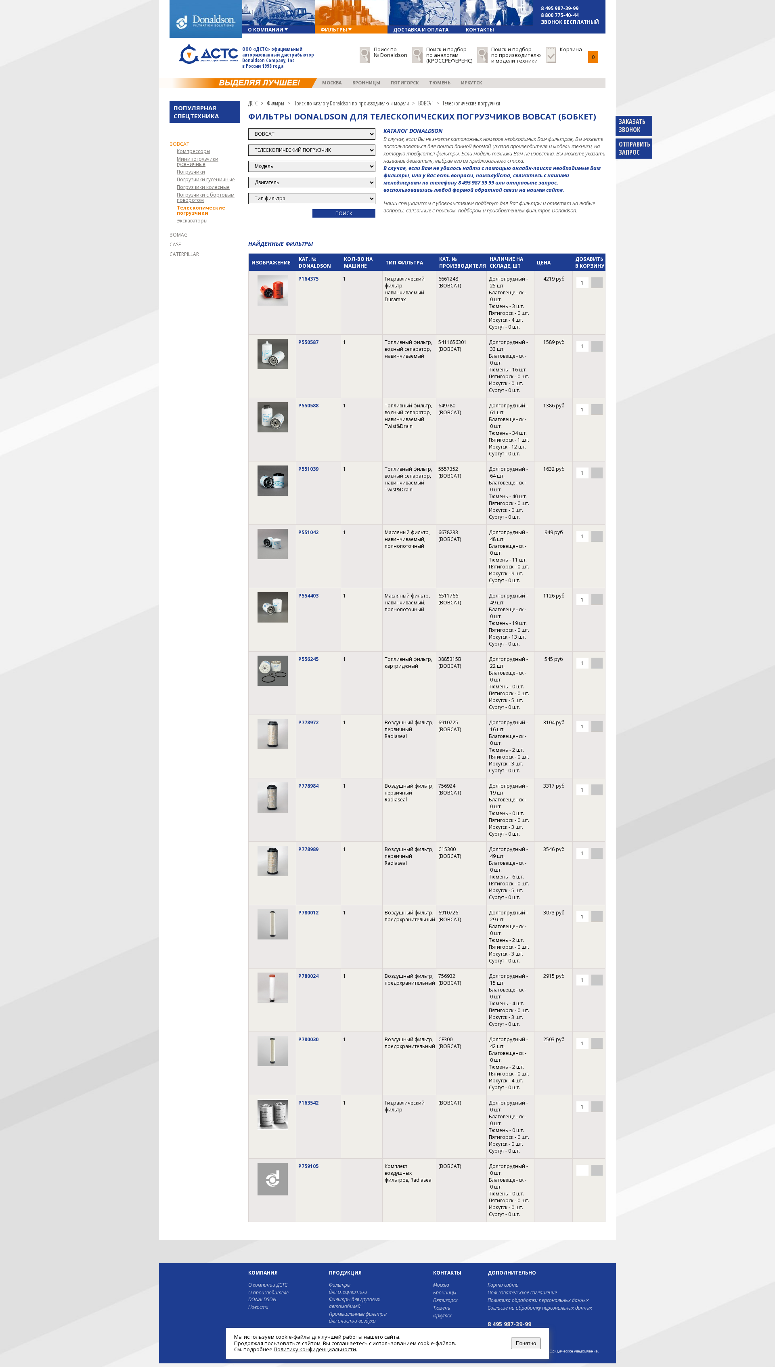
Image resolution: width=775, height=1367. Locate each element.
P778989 (308, 849)
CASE (175, 244)
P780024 (308, 976)
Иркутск (471, 83)
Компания (263, 1272)
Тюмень (439, 83)
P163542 (308, 1102)
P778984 (308, 785)
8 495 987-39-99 (559, 8)
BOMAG (179, 234)
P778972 (308, 722)
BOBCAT (179, 143)
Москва (332, 83)
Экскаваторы (192, 220)
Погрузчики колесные (203, 187)
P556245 (308, 659)
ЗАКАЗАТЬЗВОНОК (632, 125)
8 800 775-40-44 (559, 15)
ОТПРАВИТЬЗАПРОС (634, 148)
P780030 (308, 1039)
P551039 (308, 468)
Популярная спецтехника (196, 112)
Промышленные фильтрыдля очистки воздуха (358, 1317)
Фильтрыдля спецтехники (348, 1288)
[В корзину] (597, 282)
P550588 (308, 405)
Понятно (526, 1343)
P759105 (308, 1166)
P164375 (308, 278)
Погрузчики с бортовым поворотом (206, 197)
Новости (258, 1307)
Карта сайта (503, 1284)
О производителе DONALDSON (268, 1296)
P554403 (308, 595)
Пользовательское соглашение (522, 1292)
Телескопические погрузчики (201, 210)
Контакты (447, 1272)
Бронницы (366, 83)
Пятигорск (405, 83)
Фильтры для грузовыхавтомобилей (354, 1303)
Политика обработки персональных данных (538, 1300)
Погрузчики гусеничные (206, 179)
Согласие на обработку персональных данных (540, 1307)
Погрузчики (191, 171)
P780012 (308, 912)
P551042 (308, 532)
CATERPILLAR (184, 254)
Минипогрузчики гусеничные (197, 161)
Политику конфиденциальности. (315, 1349)
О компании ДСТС (267, 1284)
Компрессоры (193, 151)
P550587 (308, 342)
